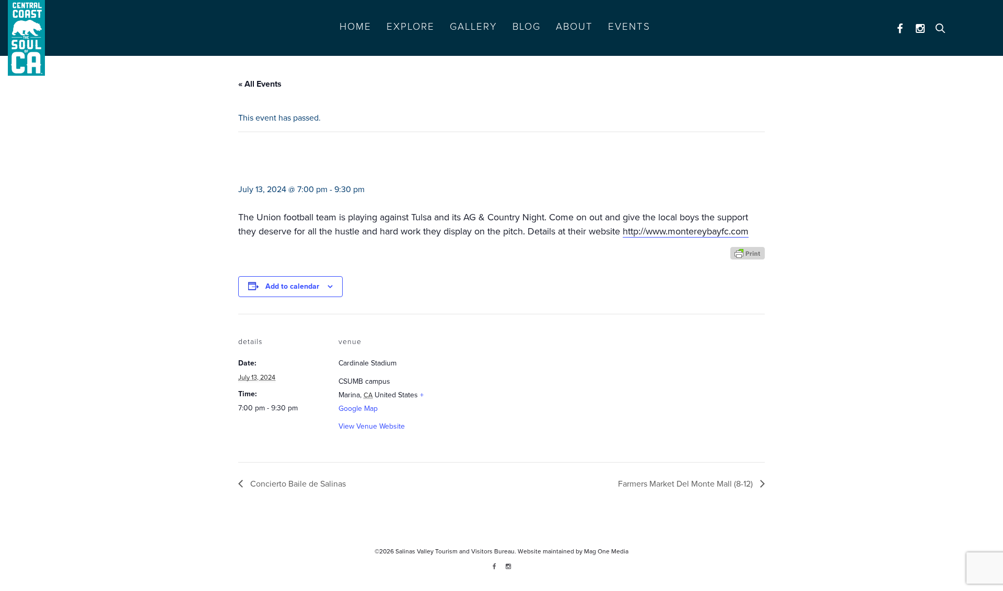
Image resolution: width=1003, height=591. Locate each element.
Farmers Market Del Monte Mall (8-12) (686, 484)
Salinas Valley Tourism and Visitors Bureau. (455, 551)
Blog (526, 26)
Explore (411, 26)
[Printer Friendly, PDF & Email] (747, 252)
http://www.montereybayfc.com (686, 231)
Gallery (473, 26)
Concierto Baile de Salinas (297, 484)
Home (355, 26)
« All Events (260, 84)
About (574, 26)
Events (629, 26)
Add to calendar (292, 286)
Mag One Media (606, 551)
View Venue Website (372, 426)
